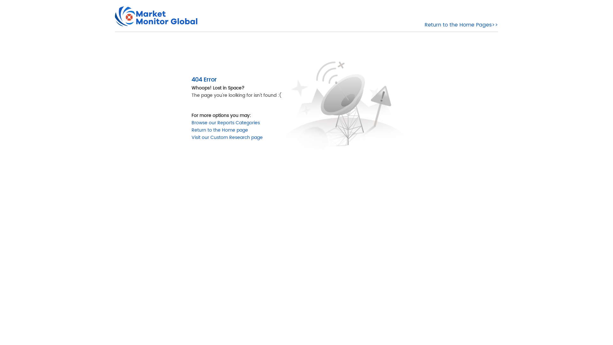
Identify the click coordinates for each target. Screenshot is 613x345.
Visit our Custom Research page (227, 137)
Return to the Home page (220, 130)
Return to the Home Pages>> (461, 25)
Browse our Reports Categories (226, 122)
